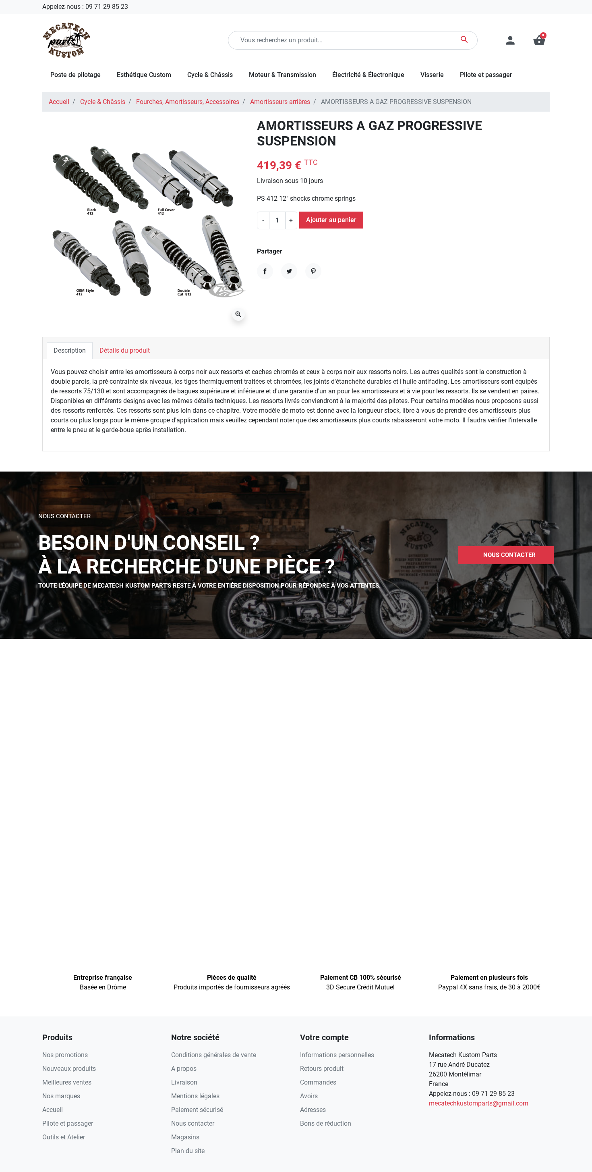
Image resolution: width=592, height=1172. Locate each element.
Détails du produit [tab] (124, 350)
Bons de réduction (325, 1123)
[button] (539, 40)
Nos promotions (65, 1055)
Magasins (185, 1137)
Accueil (59, 102)
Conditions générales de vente (213, 1055)
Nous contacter (192, 1123)
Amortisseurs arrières (280, 102)
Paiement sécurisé (197, 1110)
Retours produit (322, 1068)
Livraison (184, 1082)
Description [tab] (70, 350)
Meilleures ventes (66, 1082)
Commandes (318, 1082)
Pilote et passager (67, 1123)
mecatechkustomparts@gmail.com (478, 1103)
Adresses (313, 1110)
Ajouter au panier (331, 220)
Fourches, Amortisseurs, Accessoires (187, 102)
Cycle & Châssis (102, 102)
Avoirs (309, 1096)
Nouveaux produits (69, 1068)
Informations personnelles (337, 1055)
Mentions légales (195, 1096)
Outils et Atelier (63, 1137)
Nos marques (61, 1096)
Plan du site (188, 1151)
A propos (184, 1068)
